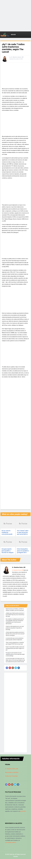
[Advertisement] (15, 15)
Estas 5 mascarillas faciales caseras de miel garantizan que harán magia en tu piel (15, 648)
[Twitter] (16, 668)
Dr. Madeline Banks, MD (17, 57)
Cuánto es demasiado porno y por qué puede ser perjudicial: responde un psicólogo (15, 628)
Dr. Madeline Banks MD (17, 570)
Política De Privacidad (11, 776)
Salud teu (12, 854)
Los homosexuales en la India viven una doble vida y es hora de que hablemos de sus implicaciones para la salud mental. (15, 660)
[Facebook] (7, 668)
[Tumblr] (18, 668)
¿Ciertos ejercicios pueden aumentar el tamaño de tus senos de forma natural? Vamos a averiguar (15, 634)
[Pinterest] (10, 668)
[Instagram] (13, 668)
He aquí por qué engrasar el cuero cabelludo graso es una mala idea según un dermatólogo (15, 654)
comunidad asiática (10, 842)
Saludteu (15, 856)
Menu (12, 34)
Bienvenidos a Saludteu (11, 772)
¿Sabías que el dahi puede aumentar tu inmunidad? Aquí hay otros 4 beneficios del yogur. (15, 615)
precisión (23, 811)
